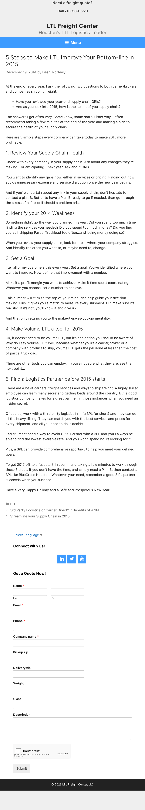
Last (53, 597)
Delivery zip (22, 668)
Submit (21, 768)
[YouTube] (82, 559)
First (16, 597)
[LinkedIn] (61, 559)
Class (17, 699)
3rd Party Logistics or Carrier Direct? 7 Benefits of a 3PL (55, 510)
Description (21, 714)
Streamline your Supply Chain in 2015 (40, 516)
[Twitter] (71, 559)
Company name (26, 636)
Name (18, 586)
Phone (19, 621)
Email (18, 605)
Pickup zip (20, 652)
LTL (13, 504)
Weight (18, 683)
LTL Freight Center (72, 25)
